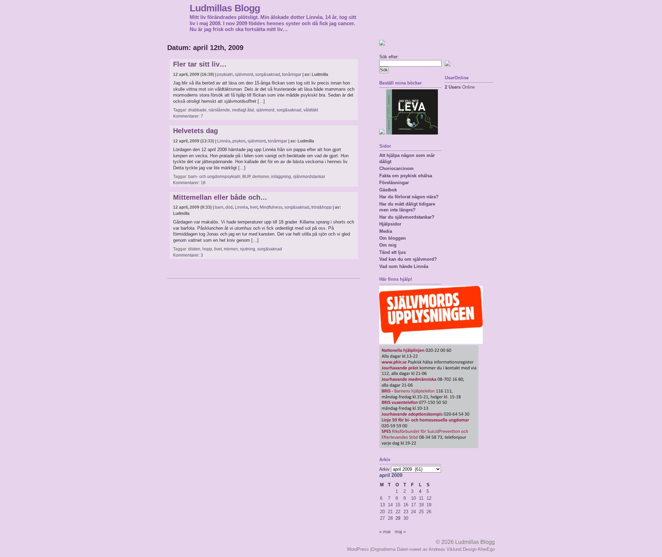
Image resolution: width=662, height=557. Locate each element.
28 (390, 518)
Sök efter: (389, 56)
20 (382, 511)
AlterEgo (486, 549)
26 (429, 511)
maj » (400, 531)
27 (382, 518)
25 (421, 511)
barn (219, 207)
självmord (244, 74)
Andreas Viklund (445, 549)
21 (390, 511)
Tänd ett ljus (392, 252)
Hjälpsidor (390, 224)
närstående (219, 110)
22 (397, 511)
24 (413, 511)
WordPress (358, 549)
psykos (238, 141)
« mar (385, 531)
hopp (207, 249)
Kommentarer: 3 (188, 255)
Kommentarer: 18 (189, 182)
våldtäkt (310, 110)
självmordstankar (309, 176)
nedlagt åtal (243, 110)
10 (413, 498)
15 (397, 504)
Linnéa (223, 141)
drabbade (197, 110)
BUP (246, 176)
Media (385, 231)
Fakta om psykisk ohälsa (405, 175)
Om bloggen (392, 238)
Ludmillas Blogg (225, 7)
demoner (260, 176)
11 (421, 498)
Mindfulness (271, 207)
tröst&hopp (321, 207)
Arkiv (384, 469)
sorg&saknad (267, 74)
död (229, 207)
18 (421, 504)
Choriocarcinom (396, 168)
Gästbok (388, 189)
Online (460, 87)
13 (382, 504)
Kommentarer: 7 (188, 116)
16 (405, 504)
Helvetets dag (195, 131)
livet (254, 207)
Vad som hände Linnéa (403, 266)
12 (429, 498)
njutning (247, 249)
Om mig (388, 245)
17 (413, 504)
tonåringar (291, 74)
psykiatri (225, 74)
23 (405, 511)
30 (405, 518)
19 (429, 504)
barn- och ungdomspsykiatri (214, 176)
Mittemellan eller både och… (220, 197)
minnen (231, 249)
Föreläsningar (394, 182)
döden (194, 249)
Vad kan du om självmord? (408, 259)
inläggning (281, 176)
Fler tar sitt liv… (200, 64)
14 (390, 504)
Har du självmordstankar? (406, 217)
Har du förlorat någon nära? (409, 196)
